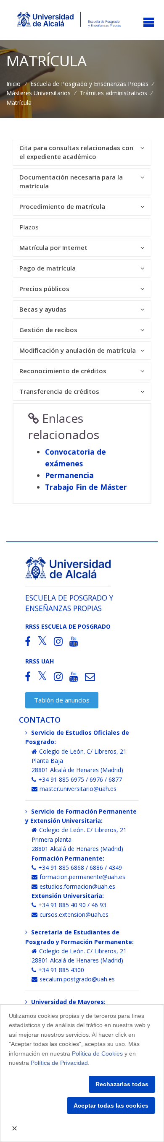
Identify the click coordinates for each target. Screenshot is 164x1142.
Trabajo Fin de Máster (86, 487)
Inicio (13, 84)
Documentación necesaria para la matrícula (71, 181)
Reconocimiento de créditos (62, 371)
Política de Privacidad (59, 1062)
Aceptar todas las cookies (111, 1105)
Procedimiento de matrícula (62, 206)
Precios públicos (44, 288)
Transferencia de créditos (59, 391)
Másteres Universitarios (38, 93)
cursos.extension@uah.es (74, 914)
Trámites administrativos (113, 93)
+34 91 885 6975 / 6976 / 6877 (80, 779)
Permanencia (69, 475)
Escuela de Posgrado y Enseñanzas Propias (89, 84)
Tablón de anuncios (62, 700)
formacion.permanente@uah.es (82, 877)
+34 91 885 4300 (61, 970)
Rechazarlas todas (121, 1084)
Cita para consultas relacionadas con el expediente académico (76, 152)
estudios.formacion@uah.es (77, 886)
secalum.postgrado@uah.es (77, 979)
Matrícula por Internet (53, 247)
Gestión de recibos (48, 329)
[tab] (82, 152)
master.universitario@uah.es (78, 789)
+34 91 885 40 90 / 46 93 (72, 905)
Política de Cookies (97, 1053)
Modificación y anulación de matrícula (77, 350)
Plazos (29, 227)
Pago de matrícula (47, 268)
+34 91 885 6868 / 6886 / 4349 (80, 867)
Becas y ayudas (42, 309)
